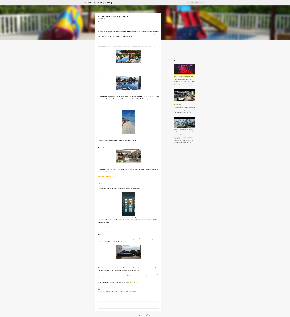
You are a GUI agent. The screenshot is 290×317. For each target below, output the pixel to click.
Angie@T (132, 282)
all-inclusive (101, 291)
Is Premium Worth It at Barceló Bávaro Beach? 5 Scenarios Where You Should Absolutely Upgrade (183, 132)
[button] (99, 21)
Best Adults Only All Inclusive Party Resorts (184, 76)
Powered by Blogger (145, 315)
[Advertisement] (181, 50)
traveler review (124, 291)
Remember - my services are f (107, 287)
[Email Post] (99, 289)
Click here (118, 275)
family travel (115, 291)
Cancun (108, 291)
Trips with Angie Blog (100, 2)
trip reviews (133, 291)
